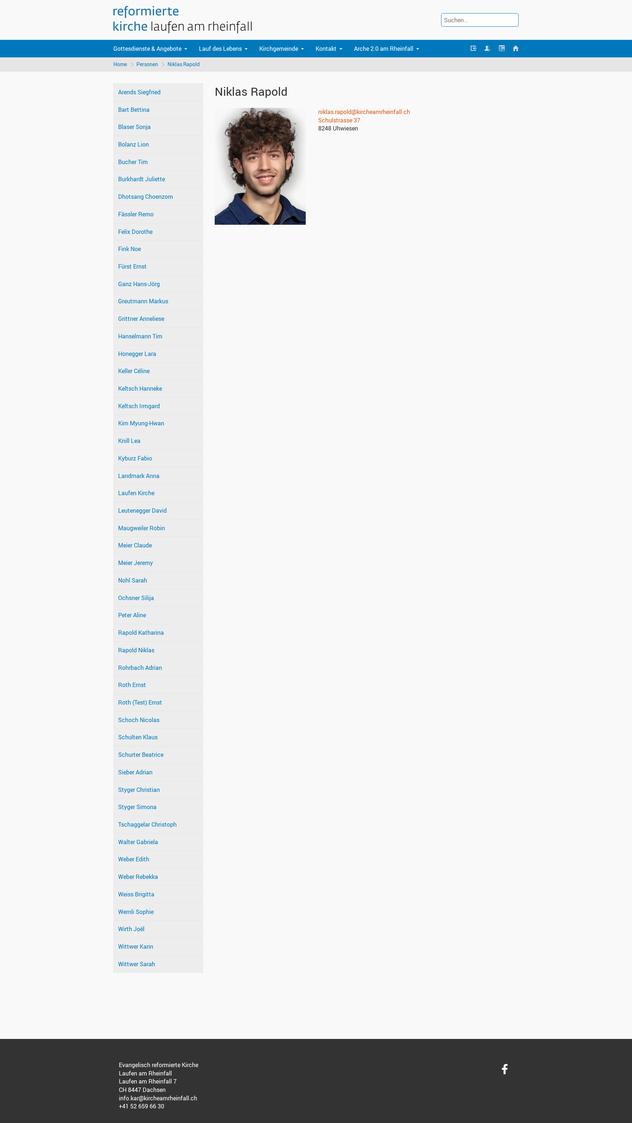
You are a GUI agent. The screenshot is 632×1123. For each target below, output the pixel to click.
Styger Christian (139, 790)
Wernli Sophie (136, 912)
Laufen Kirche (136, 493)
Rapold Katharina (141, 633)
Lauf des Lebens (220, 49)
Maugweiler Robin (141, 528)
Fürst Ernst (132, 266)
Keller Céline (134, 371)
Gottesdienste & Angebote (147, 49)
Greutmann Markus (143, 301)
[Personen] (487, 48)
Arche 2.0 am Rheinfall (383, 49)
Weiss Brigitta (136, 894)
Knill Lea (129, 441)
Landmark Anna (138, 476)
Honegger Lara (137, 354)
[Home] (516, 48)
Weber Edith (133, 859)
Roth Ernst (132, 685)
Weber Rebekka (138, 877)
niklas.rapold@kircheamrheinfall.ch (364, 112)
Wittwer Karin (135, 946)
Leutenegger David (142, 511)
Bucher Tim (133, 162)
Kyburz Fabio (135, 458)
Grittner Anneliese (141, 319)
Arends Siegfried (139, 92)
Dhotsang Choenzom (145, 197)
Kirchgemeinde (278, 49)
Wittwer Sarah (136, 964)
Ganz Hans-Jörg (139, 284)
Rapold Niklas (136, 650)
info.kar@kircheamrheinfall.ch (158, 1098)
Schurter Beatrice (140, 755)
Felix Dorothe (135, 232)
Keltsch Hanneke (140, 388)
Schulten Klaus (138, 737)
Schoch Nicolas (138, 720)
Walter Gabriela (138, 842)
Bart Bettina (134, 110)
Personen (147, 64)
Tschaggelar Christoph (147, 824)
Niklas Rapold (184, 64)
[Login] (474, 48)
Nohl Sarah (132, 580)
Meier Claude (135, 545)
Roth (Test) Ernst (140, 702)
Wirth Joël (131, 929)
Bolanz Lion (133, 144)
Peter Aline (132, 615)
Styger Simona (137, 807)
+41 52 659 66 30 (141, 1106)
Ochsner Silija (136, 598)
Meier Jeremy (135, 563)
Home (120, 64)
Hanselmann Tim (140, 336)
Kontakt (326, 49)
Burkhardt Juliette (141, 179)
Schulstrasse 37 (339, 120)
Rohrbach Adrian (140, 668)
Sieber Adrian (135, 772)
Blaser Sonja (134, 127)
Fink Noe (129, 249)
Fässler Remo (136, 214)
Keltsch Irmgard (139, 406)
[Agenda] (501, 48)
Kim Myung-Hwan (141, 423)
